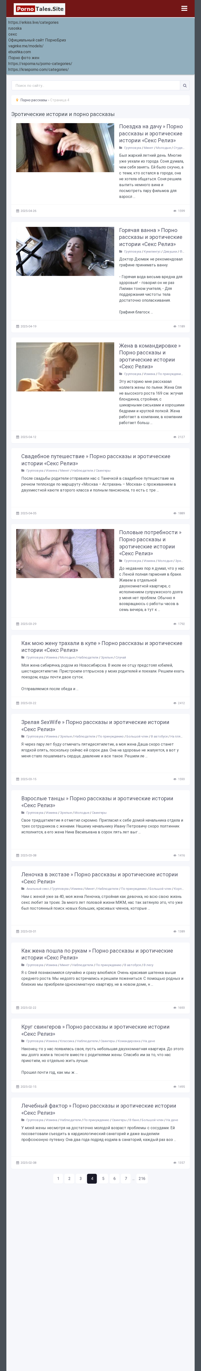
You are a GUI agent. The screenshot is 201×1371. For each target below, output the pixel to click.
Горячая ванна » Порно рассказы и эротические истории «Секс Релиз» (150, 237)
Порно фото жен (23, 57)
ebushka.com (19, 52)
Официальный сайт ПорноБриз (37, 40)
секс (12, 34)
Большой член (137, 736)
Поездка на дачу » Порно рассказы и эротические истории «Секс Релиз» (151, 133)
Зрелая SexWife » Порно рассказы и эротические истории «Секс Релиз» (95, 725)
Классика (67, 1041)
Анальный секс (37, 889)
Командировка (129, 1041)
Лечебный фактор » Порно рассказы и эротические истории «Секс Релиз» (98, 1109)
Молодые (163, 148)
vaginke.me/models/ (26, 46)
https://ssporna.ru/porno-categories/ (40, 63)
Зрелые (181, 561)
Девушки (170, 251)
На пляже (177, 736)
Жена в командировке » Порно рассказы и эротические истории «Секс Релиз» (150, 356)
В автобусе (159, 736)
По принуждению (171, 374)
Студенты (181, 148)
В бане (134, 1120)
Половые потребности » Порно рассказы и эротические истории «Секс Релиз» (150, 542)
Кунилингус (152, 251)
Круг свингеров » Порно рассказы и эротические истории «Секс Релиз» (95, 1030)
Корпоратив (183, 889)
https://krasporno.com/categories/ (38, 69)
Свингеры (103, 470)
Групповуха (132, 148)
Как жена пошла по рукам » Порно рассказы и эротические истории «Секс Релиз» (97, 954)
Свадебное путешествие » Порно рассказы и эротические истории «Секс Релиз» (95, 459)
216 (142, 1178)
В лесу (148, 965)
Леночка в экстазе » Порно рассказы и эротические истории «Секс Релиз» (99, 878)
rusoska (15, 28)
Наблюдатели (82, 470)
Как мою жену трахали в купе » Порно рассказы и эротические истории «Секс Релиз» (101, 646)
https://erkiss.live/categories (33, 22)
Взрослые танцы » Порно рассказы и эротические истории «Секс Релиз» (97, 802)
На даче (149, 1041)
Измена (149, 374)
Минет (148, 148)
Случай (120, 657)
